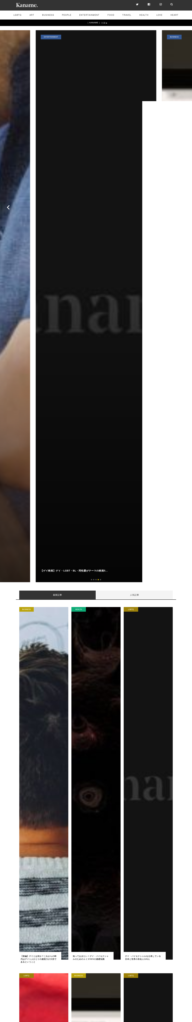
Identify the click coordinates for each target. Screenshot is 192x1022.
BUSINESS (48, 14)
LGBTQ (17, 14)
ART (32, 14)
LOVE (159, 14)
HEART (174, 14)
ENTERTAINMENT (89, 14)
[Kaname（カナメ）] (26, 7)
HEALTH (144, 14)
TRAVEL (126, 14)
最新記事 (57, 595)
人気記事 (134, 595)
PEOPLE (66, 14)
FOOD (111, 14)
